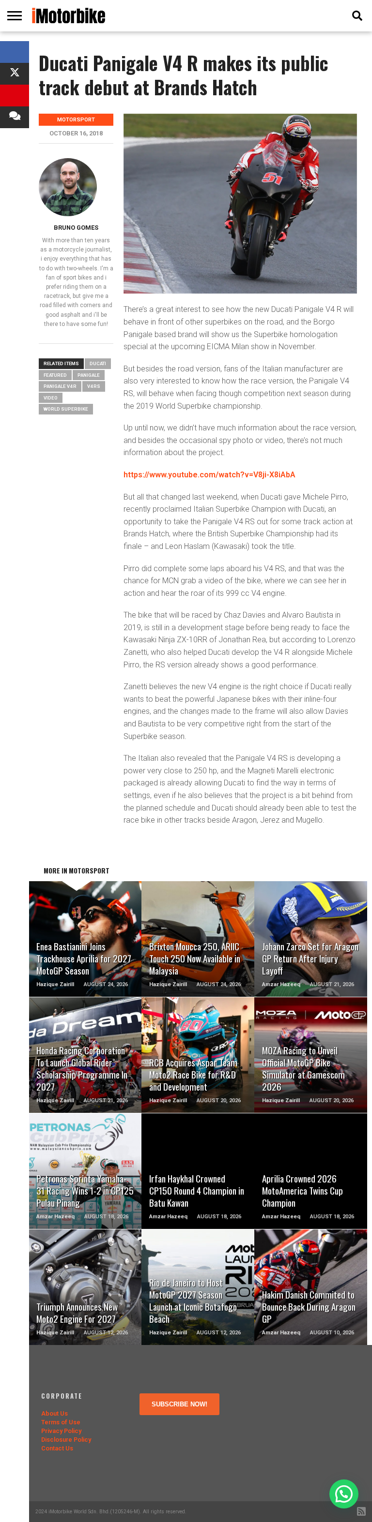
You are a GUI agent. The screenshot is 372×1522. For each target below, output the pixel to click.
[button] (343, 1493)
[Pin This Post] (14, 95)
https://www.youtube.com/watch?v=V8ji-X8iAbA (209, 474)
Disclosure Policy (66, 1439)
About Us (54, 1413)
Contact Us (57, 1448)
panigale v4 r (60, 386)
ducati (98, 363)
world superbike (66, 409)
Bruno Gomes (76, 227)
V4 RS (93, 386)
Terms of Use (60, 1422)
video (51, 397)
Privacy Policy (61, 1430)
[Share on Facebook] (14, 52)
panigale (89, 375)
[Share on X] (14, 74)
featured (55, 375)
